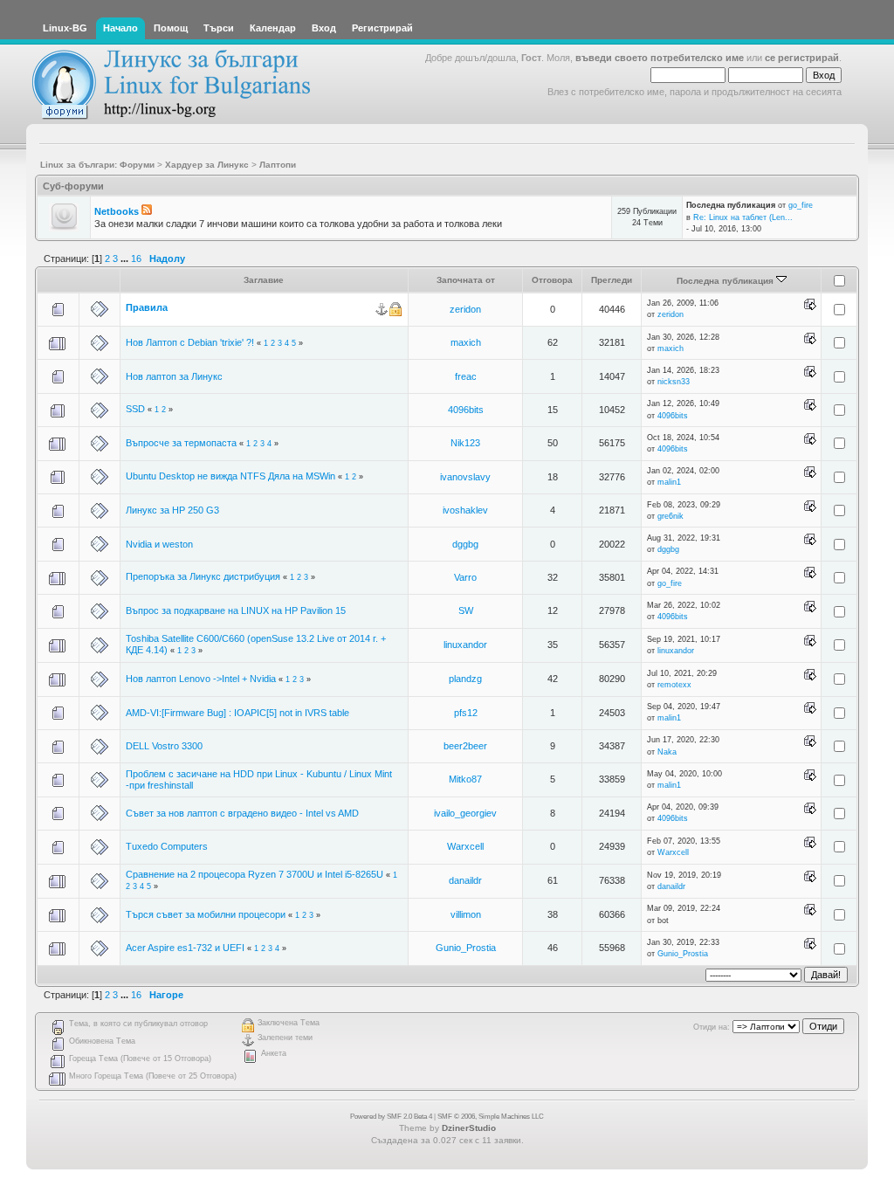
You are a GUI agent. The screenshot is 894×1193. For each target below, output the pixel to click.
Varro (465, 577)
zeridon (465, 309)
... (125, 258)
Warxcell (465, 846)
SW (465, 610)
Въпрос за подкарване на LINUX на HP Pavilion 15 (236, 610)
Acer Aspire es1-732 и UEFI (185, 947)
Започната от (466, 280)
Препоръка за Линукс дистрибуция (203, 576)
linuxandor (465, 644)
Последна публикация (726, 281)
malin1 (669, 482)
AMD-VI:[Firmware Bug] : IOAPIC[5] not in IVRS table (237, 712)
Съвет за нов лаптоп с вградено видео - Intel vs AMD (242, 813)
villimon (465, 914)
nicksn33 (673, 381)
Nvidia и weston (159, 544)
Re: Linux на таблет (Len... (743, 217)
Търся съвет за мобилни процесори (207, 914)
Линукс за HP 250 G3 (172, 510)
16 (136, 258)
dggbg (465, 544)
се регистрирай (802, 57)
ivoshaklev (465, 510)
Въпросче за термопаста (181, 443)
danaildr (465, 880)
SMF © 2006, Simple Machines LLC (490, 1117)
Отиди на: (711, 1027)
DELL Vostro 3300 (164, 746)
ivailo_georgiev (465, 813)
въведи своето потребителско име (659, 57)
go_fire (800, 205)
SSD (135, 408)
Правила (147, 307)
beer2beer (465, 746)
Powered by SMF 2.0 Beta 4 (391, 1117)
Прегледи (611, 280)
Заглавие (264, 280)
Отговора (552, 280)
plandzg (465, 678)
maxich (465, 342)
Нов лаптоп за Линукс (174, 376)
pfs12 (466, 712)
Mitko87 (465, 779)
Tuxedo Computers (167, 846)
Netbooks (116, 211)
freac (466, 376)
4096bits (466, 409)
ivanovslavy (465, 477)
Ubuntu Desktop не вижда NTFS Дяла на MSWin (230, 476)
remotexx (674, 684)
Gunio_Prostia (466, 947)
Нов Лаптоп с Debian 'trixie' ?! (191, 342)
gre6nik (670, 516)
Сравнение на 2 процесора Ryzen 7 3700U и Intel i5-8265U (254, 874)
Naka (667, 752)
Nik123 (465, 443)
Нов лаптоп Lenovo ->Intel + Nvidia (201, 678)
